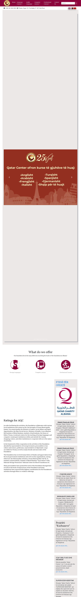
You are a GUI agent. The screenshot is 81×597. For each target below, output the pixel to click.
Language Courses (20, 3)
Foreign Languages (15, 372)
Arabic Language (29, 3)
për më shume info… (62, 546)
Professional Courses (47, 3)
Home (14, 2)
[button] (9, 177)
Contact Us (56, 3)
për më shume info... (66, 439)
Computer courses (37, 3)
